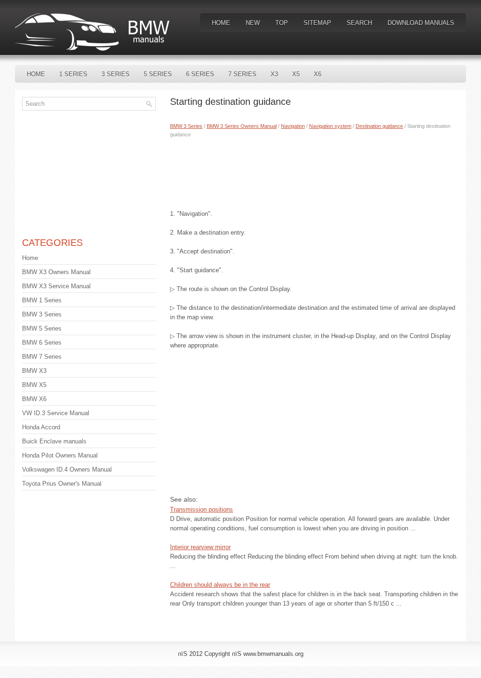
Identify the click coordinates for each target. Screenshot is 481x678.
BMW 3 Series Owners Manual (242, 126)
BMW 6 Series (42, 342)
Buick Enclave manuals (54, 441)
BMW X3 (34, 370)
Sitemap (317, 22)
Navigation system (330, 126)
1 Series (73, 74)
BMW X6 (34, 398)
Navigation (293, 126)
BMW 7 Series (42, 356)
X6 (317, 74)
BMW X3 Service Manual (56, 286)
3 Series (115, 74)
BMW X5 (34, 384)
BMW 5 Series (42, 328)
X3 (274, 74)
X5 (296, 74)
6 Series (200, 74)
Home (221, 22)
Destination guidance (379, 126)
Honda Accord (41, 427)
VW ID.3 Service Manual (55, 413)
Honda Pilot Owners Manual (60, 455)
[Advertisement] (314, 171)
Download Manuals (421, 22)
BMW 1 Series (42, 300)
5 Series (158, 74)
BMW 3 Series (186, 126)
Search (359, 22)
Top (281, 22)
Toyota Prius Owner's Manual (61, 483)
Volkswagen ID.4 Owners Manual (67, 469)
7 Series (242, 74)
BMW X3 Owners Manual (56, 272)
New (253, 22)
